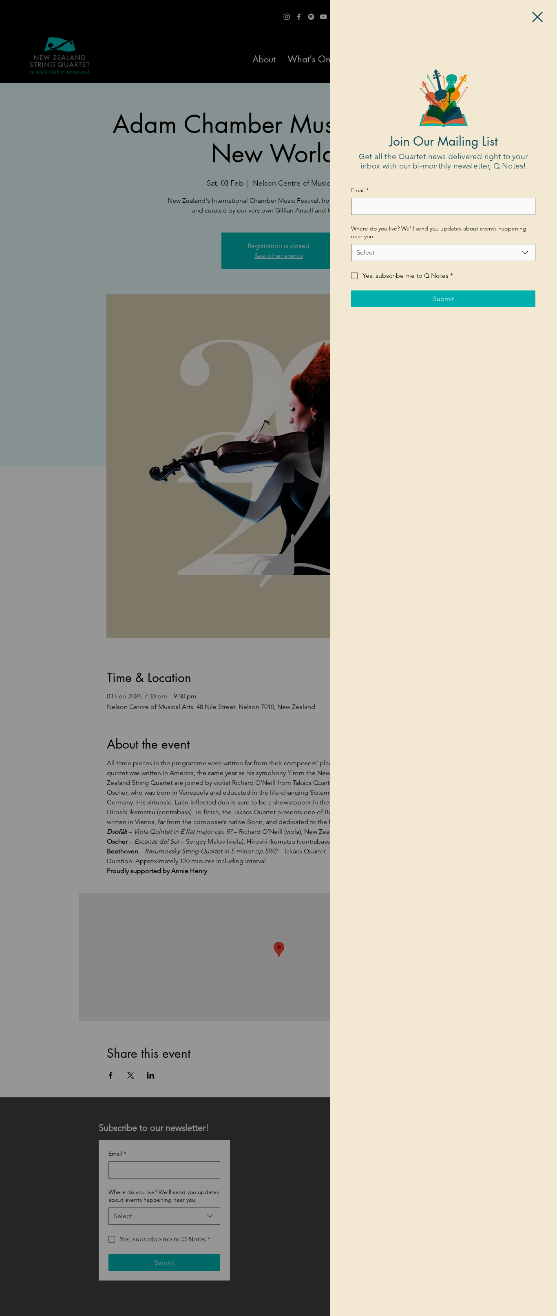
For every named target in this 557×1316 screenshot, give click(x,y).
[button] (537, 17)
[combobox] (443, 252)
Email (360, 190)
